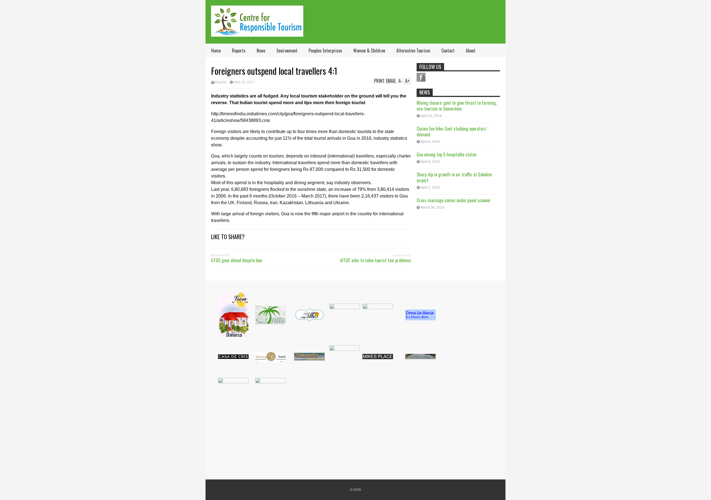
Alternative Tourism (413, 50)
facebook (421, 77)
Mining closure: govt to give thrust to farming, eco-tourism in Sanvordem (457, 105)
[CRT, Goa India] (257, 33)
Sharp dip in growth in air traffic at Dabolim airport (454, 177)
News (261, 50)
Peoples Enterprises (325, 50)
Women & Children (369, 50)
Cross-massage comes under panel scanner (454, 200)
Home (216, 50)
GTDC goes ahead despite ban (236, 260)
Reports (239, 50)
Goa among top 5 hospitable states (447, 154)
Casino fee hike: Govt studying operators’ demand (452, 131)
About (470, 50)
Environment (287, 50)
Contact (448, 50)
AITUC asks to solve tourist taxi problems (375, 260)
